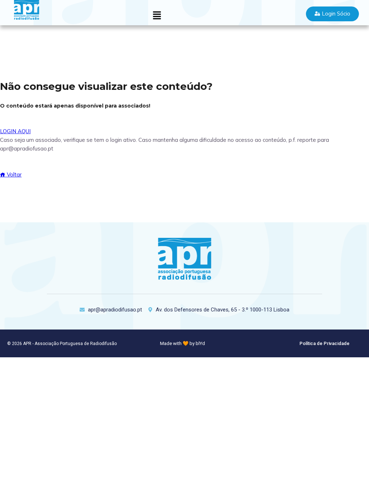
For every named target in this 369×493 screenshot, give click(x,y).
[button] (157, 15)
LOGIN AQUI (15, 131)
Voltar (13, 174)
